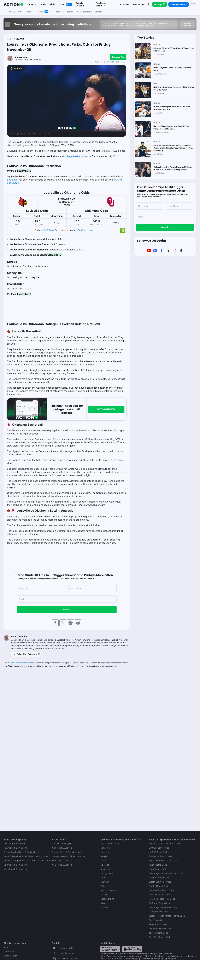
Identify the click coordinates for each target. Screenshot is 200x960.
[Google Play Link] (132, 949)
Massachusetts (107, 890)
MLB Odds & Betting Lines (16, 865)
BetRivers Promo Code (159, 903)
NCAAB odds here (84, 230)
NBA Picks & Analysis (62, 848)
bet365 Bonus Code (158, 852)
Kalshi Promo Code (158, 865)
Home (10, 39)
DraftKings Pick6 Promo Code (163, 907)
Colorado (104, 865)
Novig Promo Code (158, 869)
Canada (104, 907)
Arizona (103, 860)
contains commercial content (23, 663)
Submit (66, 609)
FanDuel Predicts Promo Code (163, 860)
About (6, 947)
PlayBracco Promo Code (160, 928)
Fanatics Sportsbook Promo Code (165, 843)
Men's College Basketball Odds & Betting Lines (26, 856)
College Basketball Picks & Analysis (68, 856)
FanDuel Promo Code (159, 886)
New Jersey (106, 869)
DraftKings (49, 230)
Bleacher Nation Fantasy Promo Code (167, 916)
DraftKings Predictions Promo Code (166, 873)
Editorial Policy (10, 955)
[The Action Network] (13, 4)
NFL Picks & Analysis (62, 843)
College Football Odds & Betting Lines (21, 852)
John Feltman (21, 57)
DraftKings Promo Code (160, 882)
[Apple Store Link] (110, 949)
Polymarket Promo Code (160, 856)
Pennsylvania (106, 873)
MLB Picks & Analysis (62, 860)
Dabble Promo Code (158, 911)
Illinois (103, 877)
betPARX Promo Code (159, 894)
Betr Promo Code (157, 920)
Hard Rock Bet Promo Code (162, 899)
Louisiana (104, 852)
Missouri (104, 903)
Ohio (102, 886)
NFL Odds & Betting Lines (16, 843)
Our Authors (9, 951)
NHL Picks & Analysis (62, 865)
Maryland (104, 856)
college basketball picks (77, 156)
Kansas (103, 894)
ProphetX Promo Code (159, 877)
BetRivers (12, 179)
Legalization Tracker (109, 843)
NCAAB (20, 39)
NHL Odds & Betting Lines (16, 869)
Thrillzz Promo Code (158, 933)
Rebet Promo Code (158, 924)
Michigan (104, 882)
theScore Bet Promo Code (161, 890)
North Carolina (107, 899)
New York (105, 848)
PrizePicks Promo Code (160, 937)
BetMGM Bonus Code (159, 848)
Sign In (193, 4)
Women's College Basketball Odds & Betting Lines (27, 860)
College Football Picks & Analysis (67, 852)
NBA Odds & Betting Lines (16, 848)
